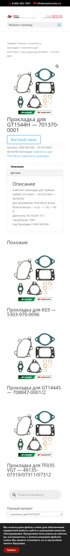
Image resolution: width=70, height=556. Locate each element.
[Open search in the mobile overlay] (35, 494)
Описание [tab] (17, 166)
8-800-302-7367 (21, 3)
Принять (11, 550)
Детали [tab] (15, 173)
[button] (57, 66)
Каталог (22, 43)
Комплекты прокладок (35, 156)
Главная (11, 43)
